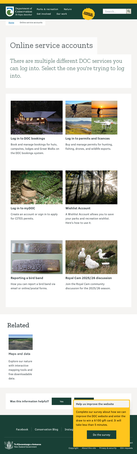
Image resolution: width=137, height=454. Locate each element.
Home (11, 22)
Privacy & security (107, 447)
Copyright (73, 447)
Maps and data (19, 354)
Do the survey (101, 434)
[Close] (126, 404)
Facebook (22, 429)
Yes (62, 401)
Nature (68, 9)
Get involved (44, 13)
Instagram (71, 429)
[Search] (128, 11)
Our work (62, 13)
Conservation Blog (46, 429)
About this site (89, 447)
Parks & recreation (47, 9)
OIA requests (126, 447)
